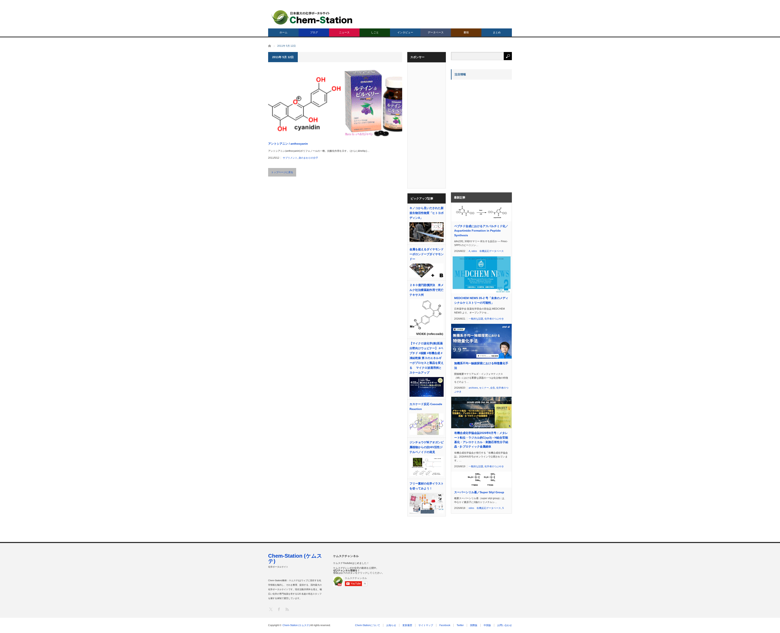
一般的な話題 (476, 318)
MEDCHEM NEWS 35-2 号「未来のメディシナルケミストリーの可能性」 (481, 300)
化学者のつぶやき (494, 318)
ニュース (344, 32)
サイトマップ (425, 625)
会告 (492, 387)
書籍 (466, 32)
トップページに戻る (282, 172)
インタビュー (405, 32)
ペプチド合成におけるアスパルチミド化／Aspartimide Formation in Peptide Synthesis (481, 230)
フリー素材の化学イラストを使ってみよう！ (427, 486)
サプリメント (290, 157)
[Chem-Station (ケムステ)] (312, 17)
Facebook (444, 625)
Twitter (460, 625)
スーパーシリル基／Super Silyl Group (479, 492)
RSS (286, 609)
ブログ (314, 32)
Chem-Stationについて (367, 625)
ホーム (283, 32)
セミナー (484, 387)
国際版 (473, 625)
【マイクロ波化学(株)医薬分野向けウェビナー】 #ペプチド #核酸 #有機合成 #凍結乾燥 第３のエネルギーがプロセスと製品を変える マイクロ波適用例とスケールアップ (427, 358)
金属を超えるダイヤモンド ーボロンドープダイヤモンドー (427, 254)
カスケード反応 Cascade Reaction (426, 406)
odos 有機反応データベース (487, 251)
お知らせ (391, 625)
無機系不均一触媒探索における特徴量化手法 (481, 365)
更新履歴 (407, 625)
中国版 (487, 625)
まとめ (497, 32)
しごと (375, 32)
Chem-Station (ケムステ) (295, 558)
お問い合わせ (504, 625)
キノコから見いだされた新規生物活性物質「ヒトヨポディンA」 (427, 212)
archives (473, 387)
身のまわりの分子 (308, 157)
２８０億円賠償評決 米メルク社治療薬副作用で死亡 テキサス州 (427, 289)
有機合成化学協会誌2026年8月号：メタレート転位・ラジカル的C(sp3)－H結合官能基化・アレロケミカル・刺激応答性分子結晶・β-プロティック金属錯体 (481, 439)
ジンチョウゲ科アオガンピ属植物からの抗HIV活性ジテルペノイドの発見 (427, 447)
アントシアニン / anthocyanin (288, 143)
